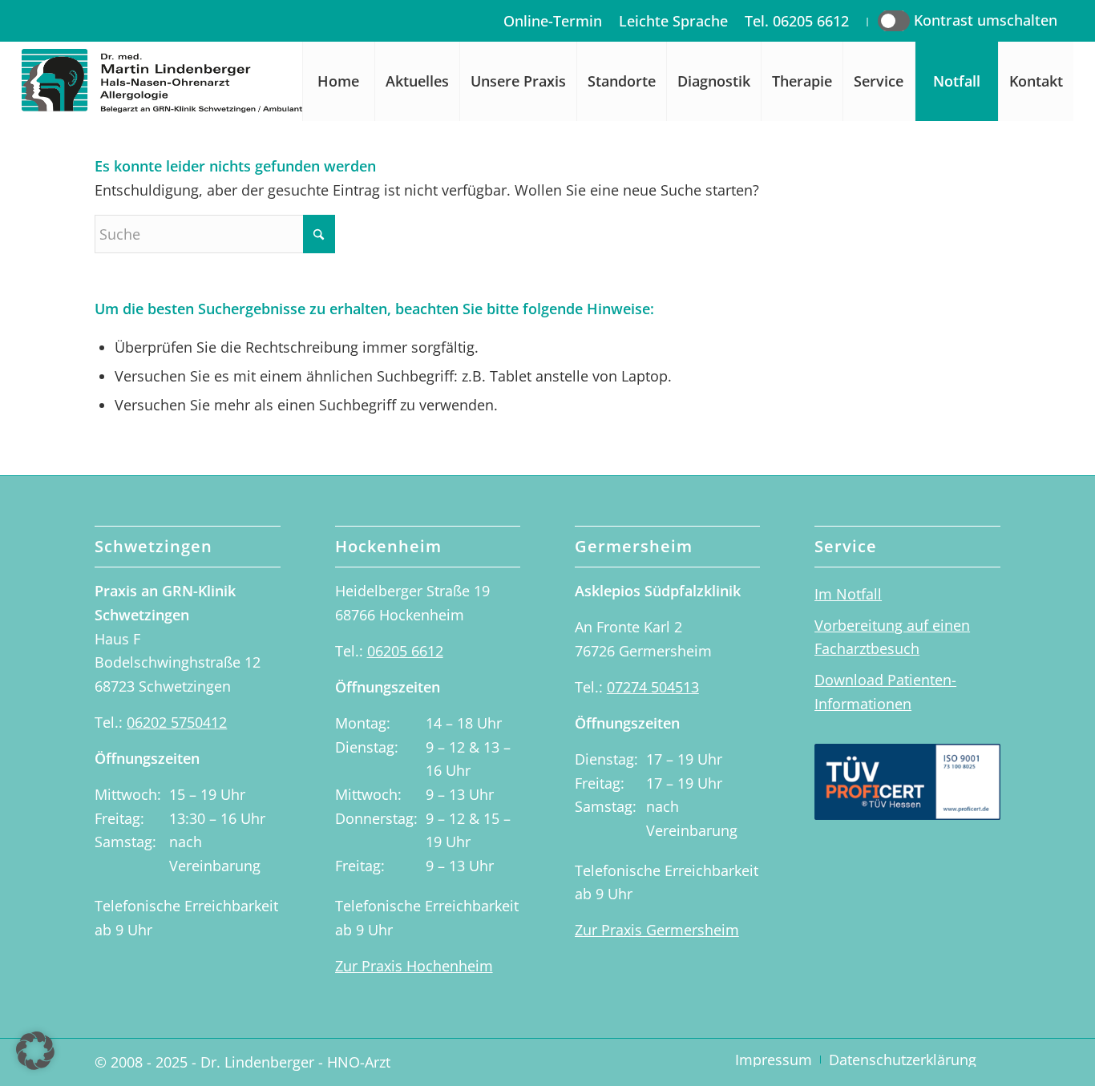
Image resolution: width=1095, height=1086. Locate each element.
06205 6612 (405, 650)
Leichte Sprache (673, 20)
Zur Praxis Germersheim (657, 929)
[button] (35, 1050)
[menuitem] (553, 21)
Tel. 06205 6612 (797, 20)
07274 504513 (653, 686)
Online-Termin (552, 20)
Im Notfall (848, 594)
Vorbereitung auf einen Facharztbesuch (892, 637)
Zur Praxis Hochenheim (414, 965)
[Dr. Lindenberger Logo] (190, 81)
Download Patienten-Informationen (885, 691)
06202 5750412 (177, 722)
